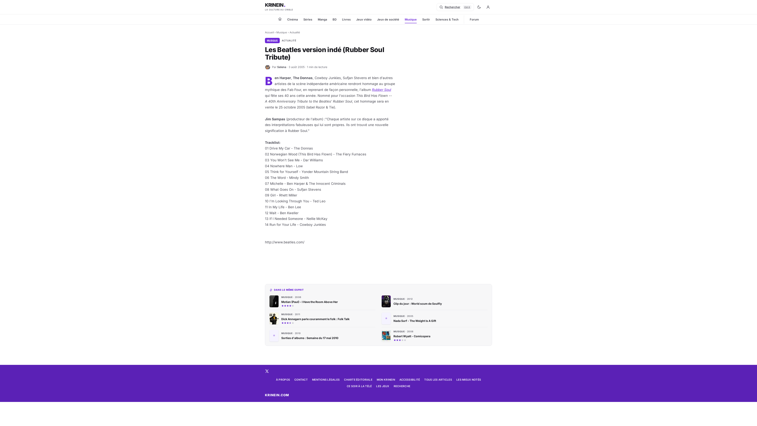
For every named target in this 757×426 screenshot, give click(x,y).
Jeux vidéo (364, 19)
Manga (322, 19)
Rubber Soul (381, 90)
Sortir (426, 19)
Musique (411, 19)
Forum (474, 19)
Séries (307, 19)
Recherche (402, 386)
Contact (301, 379)
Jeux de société (388, 19)
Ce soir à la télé (359, 386)
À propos (283, 379)
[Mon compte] (488, 7)
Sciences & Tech (447, 19)
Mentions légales (326, 379)
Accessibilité (409, 379)
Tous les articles (438, 379)
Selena (281, 67)
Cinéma (292, 19)
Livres (346, 19)
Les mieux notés (468, 379)
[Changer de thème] (479, 7)
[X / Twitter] (267, 371)
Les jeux (382, 386)
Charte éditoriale (358, 379)
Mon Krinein (386, 379)
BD (335, 19)
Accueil (269, 32)
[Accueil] (280, 19)
